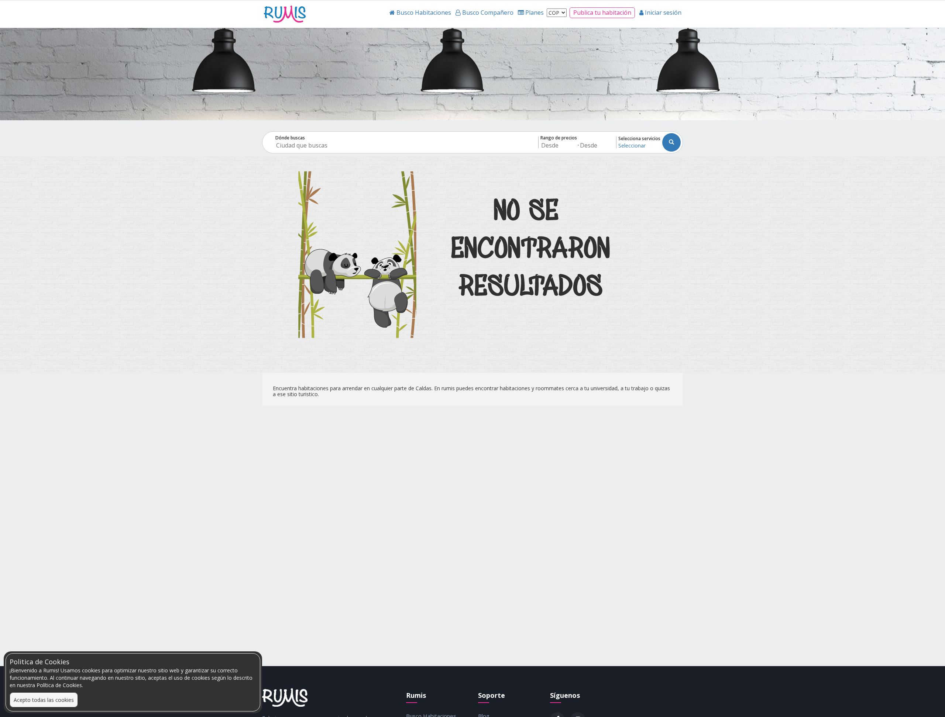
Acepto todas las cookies (44, 699)
